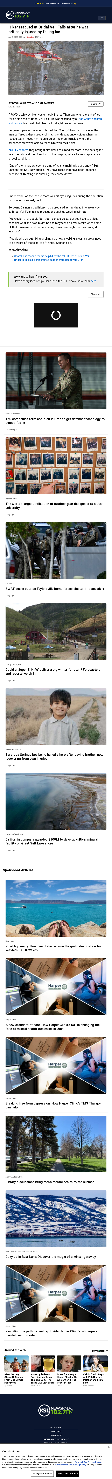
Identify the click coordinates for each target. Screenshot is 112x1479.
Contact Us (56, 1435)
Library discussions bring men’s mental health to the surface (50, 1182)
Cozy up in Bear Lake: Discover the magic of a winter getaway (51, 1257)
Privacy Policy (94, 1462)
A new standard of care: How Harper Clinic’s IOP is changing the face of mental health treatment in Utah (53, 1027)
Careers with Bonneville (56, 1439)
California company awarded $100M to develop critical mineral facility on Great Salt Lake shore (52, 841)
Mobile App (56, 1427)
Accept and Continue (68, 1473)
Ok (109, 1447)
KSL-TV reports (18, 150)
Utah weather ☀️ (69, 3)
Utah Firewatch (52, 3)
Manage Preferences (42, 1473)
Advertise (56, 1431)
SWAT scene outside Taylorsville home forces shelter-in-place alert (55, 589)
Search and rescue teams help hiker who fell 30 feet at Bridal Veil (51, 256)
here (93, 281)
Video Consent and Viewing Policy (70, 1465)
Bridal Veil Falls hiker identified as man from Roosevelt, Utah (48, 259)
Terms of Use (81, 1462)
